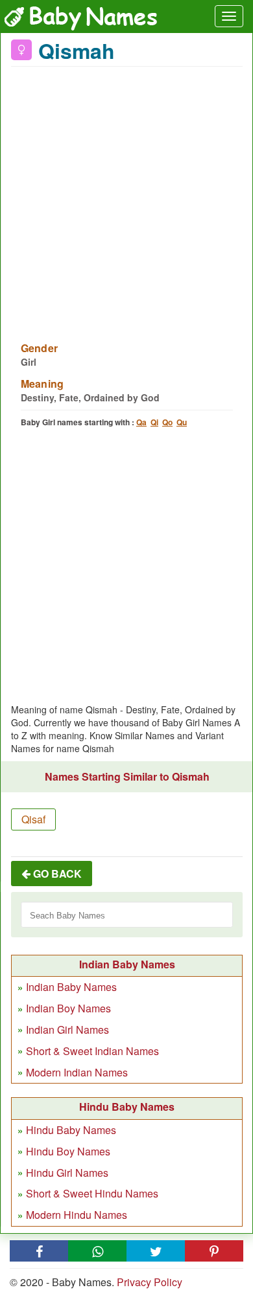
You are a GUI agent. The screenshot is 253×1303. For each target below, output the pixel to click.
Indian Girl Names (67, 1029)
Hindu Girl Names (67, 1172)
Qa (141, 422)
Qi (154, 422)
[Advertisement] (126, 196)
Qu (181, 422)
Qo (167, 422)
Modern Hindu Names (76, 1214)
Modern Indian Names (77, 1072)
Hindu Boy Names (68, 1151)
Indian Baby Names (71, 986)
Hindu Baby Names (71, 1129)
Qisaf (33, 819)
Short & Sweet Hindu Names (92, 1193)
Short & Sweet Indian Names (92, 1050)
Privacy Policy (149, 1282)
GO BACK (56, 873)
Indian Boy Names (68, 1008)
